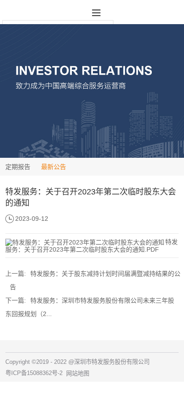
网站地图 (77, 373)
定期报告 (17, 166)
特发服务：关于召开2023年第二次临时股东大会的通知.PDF (91, 245)
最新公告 (53, 166)
